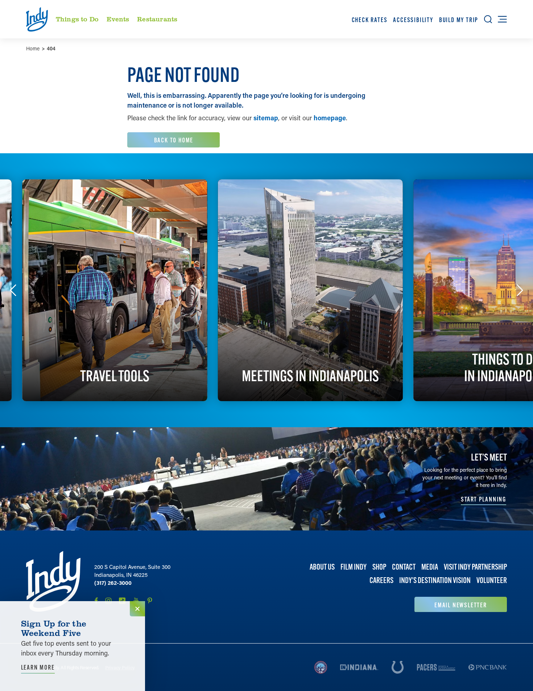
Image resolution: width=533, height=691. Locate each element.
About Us (322, 567)
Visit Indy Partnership (475, 567)
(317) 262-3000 (113, 582)
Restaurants (157, 18)
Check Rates (370, 20)
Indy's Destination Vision (435, 580)
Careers (381, 580)
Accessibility (413, 20)
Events (118, 18)
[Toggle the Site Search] (488, 19)
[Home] (53, 581)
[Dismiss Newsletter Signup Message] (137, 608)
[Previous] (13, 290)
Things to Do (77, 18)
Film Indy (353, 567)
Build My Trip (458, 20)
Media (429, 567)
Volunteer (491, 580)
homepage (330, 117)
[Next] (520, 290)
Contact (404, 567)
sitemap (265, 117)
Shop (379, 567)
